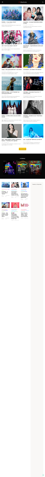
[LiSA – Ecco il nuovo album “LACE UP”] (12, 37)
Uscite (6, 168)
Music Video (24, 164)
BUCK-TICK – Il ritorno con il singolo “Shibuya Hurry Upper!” (35, 169)
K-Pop (26, 210)
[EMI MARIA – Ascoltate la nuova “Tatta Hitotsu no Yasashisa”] (33, 107)
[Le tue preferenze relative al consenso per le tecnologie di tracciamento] (43, 475)
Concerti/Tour (14, 190)
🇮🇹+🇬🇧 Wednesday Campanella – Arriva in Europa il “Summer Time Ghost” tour (15, 215)
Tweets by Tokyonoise (36, 184)
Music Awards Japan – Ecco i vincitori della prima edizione (24, 214)
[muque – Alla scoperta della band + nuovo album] (12, 61)
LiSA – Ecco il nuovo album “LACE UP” (9, 45)
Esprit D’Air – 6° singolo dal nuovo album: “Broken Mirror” (22, 169)
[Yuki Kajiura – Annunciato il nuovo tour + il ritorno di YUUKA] (33, 84)
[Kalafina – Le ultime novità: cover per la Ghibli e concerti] (12, 107)
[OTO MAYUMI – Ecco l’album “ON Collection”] (33, 61)
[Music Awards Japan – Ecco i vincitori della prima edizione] (25, 205)
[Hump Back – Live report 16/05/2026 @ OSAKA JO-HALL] (33, 14)
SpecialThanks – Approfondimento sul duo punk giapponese (24, 195)
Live (28, 210)
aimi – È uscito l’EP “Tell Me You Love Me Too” (32, 139)
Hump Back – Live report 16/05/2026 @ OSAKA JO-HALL (15, 193)
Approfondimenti (5, 189)
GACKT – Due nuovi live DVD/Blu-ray (9, 170)
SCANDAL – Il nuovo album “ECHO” (9, 22)
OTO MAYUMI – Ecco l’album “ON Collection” (32, 69)
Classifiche (23, 210)
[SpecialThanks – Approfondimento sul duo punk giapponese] (33, 37)
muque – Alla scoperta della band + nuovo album (12, 69)
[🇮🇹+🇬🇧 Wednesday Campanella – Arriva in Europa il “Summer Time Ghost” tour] (15, 205)
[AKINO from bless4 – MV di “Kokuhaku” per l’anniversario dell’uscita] (12, 84)
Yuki (2, 118)
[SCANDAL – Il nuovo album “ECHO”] (12, 14)
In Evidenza (7, 166)
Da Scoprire (23, 191)
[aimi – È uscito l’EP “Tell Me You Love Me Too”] (33, 131)
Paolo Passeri (4, 23)
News (10, 166)
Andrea (12, 220)
